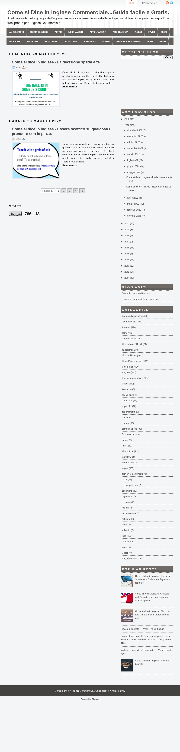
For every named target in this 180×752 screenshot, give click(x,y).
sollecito (126, 530)
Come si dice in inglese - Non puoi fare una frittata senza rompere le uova (152, 614)
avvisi (151, 31)
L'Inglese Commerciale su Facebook (140, 299)
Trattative (51, 41)
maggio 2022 (134, 172)
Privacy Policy (149, 3)
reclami (125, 507)
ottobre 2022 (134, 142)
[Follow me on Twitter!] (171, 3)
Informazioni (75, 31)
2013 (127, 265)
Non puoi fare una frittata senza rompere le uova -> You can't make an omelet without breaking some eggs (147, 639)
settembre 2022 (135, 148)
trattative (126, 541)
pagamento (127, 496)
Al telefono (16, 31)
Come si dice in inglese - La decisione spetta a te (56, 62)
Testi (164, 31)
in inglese (126, 456)
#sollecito (126, 389)
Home (131, 3)
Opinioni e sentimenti (128, 41)
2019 (127, 235)
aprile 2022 (133, 197)
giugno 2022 (133, 166)
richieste (126, 518)
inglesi (125, 468)
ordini (124, 479)
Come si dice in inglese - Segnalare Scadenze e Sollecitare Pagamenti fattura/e (153, 579)
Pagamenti (89, 41)
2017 (127, 241)
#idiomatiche (128, 366)
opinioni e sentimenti (132, 473)
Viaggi (138, 31)
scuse (125, 524)
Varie (150, 41)
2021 (127, 223)
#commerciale (129, 321)
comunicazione (39, 31)
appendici (126, 406)
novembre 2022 (135, 136)
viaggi (125, 552)
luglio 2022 (133, 160)
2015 (127, 253)
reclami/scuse (129, 513)
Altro (58, 31)
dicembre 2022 (135, 130)
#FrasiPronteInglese (132, 361)
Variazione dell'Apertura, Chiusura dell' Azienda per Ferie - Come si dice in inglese (152, 597)
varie (124, 547)
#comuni (126, 327)
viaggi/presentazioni (132, 558)
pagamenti (127, 490)
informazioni (128, 462)
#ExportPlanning (130, 355)
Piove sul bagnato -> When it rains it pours (142, 628)
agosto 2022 (133, 154)
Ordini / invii (70, 41)
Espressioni (128, 434)
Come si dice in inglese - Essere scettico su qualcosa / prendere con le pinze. (61, 131)
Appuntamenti (98, 31)
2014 (127, 259)
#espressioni (128, 338)
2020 (127, 229)
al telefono (127, 400)
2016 (127, 247)
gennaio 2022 (134, 215)
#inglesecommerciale (132, 378)
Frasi (162, 41)
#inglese (126, 372)
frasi (124, 445)
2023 (127, 119)
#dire (124, 332)
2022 (127, 125)
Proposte (32, 41)
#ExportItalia (128, 349)
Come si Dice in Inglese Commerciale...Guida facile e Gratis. (88, 12)
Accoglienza (120, 31)
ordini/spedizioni (130, 485)
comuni (125, 423)
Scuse (106, 41)
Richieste (15, 41)
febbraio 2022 (134, 209)
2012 (127, 271)
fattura (125, 440)
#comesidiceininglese (133, 316)
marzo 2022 (133, 203)
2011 (127, 277)
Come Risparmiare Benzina (136, 293)
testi (124, 535)
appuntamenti (129, 411)
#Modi (125, 383)
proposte (126, 502)
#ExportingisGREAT (132, 344)
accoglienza (128, 394)
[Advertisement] (147, 84)
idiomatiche (127, 451)
